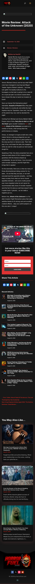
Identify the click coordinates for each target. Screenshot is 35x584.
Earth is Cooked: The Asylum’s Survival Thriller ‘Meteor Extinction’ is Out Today (19, 371)
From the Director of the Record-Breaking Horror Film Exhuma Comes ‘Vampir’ (19, 306)
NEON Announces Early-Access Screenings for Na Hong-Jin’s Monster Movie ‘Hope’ (20, 353)
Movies (9, 48)
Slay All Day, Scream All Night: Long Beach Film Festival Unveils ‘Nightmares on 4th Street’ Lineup (19, 334)
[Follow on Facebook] (12, 572)
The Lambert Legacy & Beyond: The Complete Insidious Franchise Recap (19, 325)
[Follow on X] (15, 572)
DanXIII (18, 54)
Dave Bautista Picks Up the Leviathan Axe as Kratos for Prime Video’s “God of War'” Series (19, 381)
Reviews (15, 48)
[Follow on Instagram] (19, 572)
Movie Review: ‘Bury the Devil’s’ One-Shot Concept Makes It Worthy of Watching (20, 316)
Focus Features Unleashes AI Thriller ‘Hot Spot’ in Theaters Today (19, 362)
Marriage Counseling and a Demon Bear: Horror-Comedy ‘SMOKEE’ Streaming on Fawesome (18, 296)
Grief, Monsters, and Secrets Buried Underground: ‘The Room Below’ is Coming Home (19, 344)
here (26, 124)
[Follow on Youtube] (22, 572)
